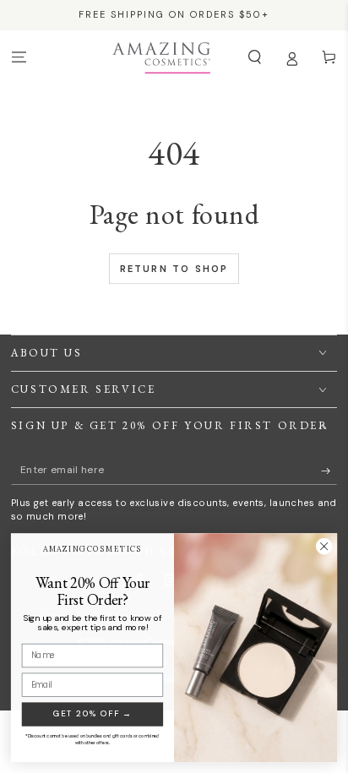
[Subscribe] (329, 470)
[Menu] (18, 57)
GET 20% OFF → (92, 713)
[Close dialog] (324, 546)
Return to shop (174, 269)
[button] (254, 57)
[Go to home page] (161, 57)
